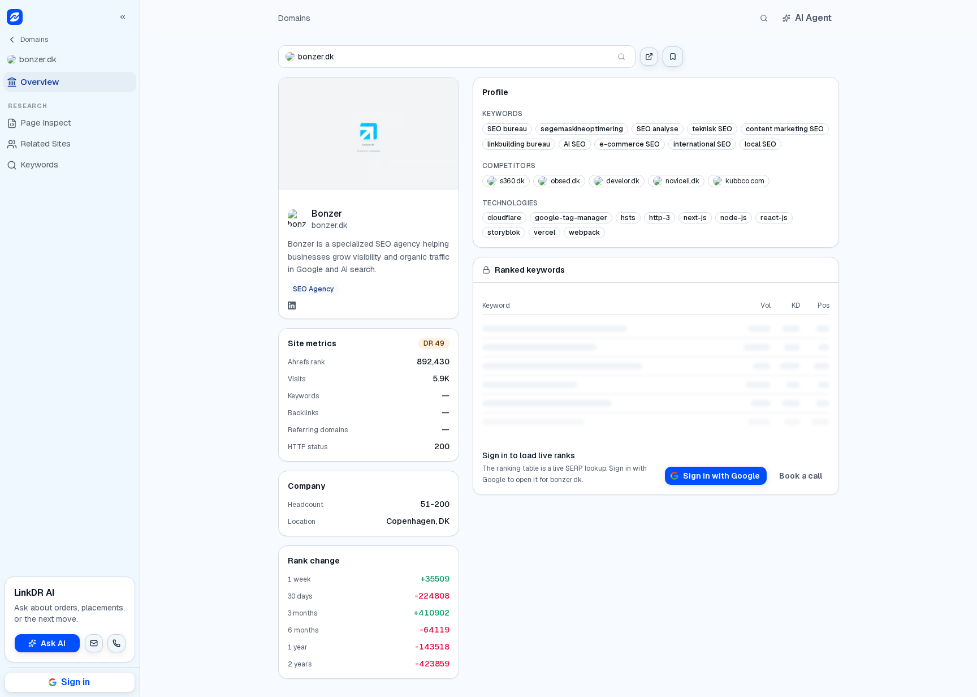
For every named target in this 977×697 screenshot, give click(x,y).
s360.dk (512, 181)
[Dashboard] (15, 17)
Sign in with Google (721, 476)
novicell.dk (682, 181)
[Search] (764, 18)
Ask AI (53, 643)
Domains (294, 18)
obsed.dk (565, 181)
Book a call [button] (800, 476)
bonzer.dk (330, 225)
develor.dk (622, 181)
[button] (94, 643)
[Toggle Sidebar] (139, 348)
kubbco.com (744, 181)
